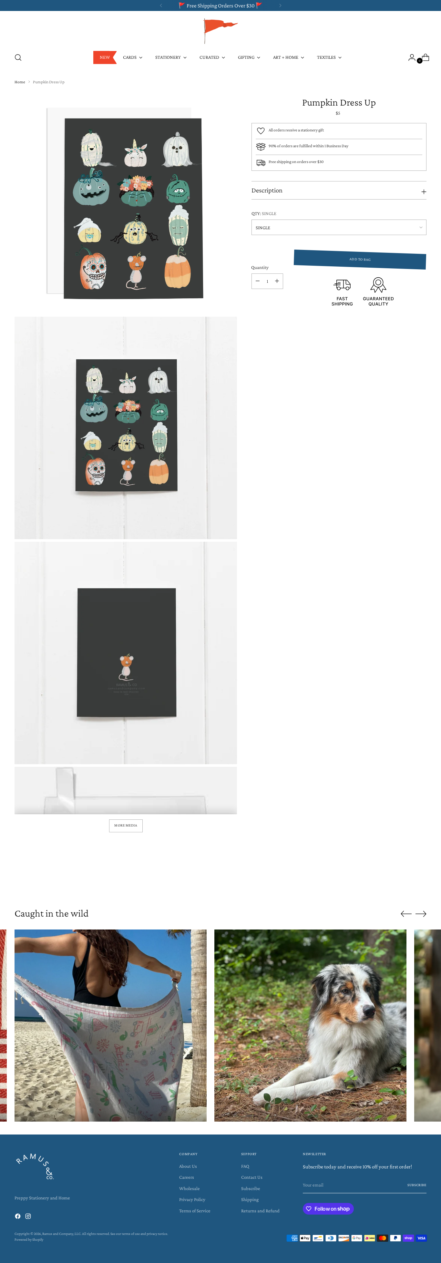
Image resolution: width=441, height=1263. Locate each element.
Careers (186, 1177)
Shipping (250, 1199)
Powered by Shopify (29, 1239)
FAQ (245, 1166)
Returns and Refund (260, 1210)
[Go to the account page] (409, 57)
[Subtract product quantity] (257, 281)
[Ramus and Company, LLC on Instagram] (29, 1217)
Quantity (260, 267)
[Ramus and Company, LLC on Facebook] (18, 1217)
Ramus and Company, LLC (61, 1234)
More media (125, 825)
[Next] (280, 5)
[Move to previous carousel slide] (406, 883)
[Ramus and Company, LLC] (220, 30)
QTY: (263, 213)
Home (20, 81)
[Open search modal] (18, 57)
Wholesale (189, 1188)
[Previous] (161, 5)
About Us (188, 1166)
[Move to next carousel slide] (420, 882)
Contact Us (251, 1177)
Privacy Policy (192, 1199)
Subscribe (250, 1188)
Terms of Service (194, 1210)
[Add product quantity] (277, 281)
